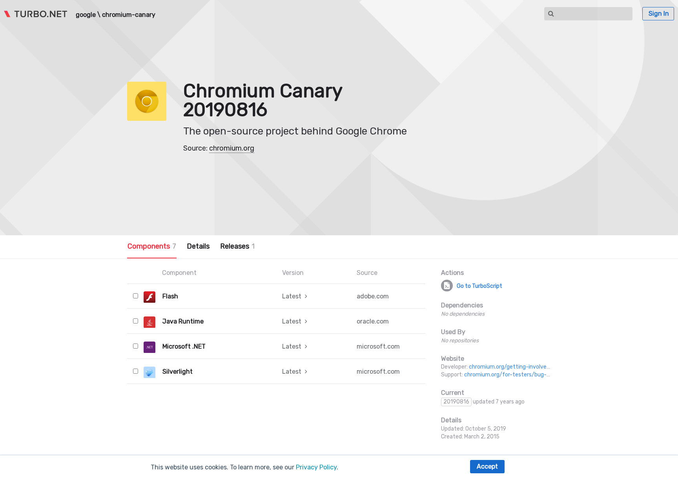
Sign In (659, 13)
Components (152, 246)
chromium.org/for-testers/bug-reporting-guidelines (531, 374)
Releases (237, 246)
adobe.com (373, 296)
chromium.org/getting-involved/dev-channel (526, 366)
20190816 (456, 401)
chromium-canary (128, 15)
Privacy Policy (316, 467)
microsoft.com (378, 346)
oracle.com (373, 321)
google (86, 15)
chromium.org (231, 148)
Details (198, 246)
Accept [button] (487, 466)
